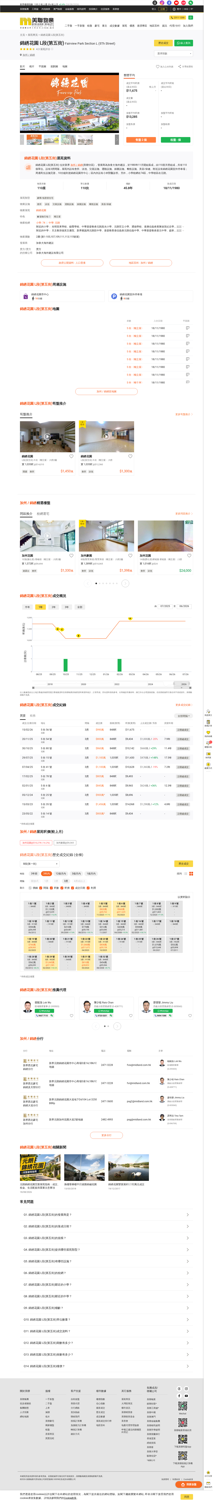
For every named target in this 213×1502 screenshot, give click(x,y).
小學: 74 (40, 222)
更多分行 (106, 1135)
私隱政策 (176, 1479)
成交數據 (100, 1416)
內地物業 (45, 9)
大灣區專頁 (126, 1403)
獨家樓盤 (49, 1425)
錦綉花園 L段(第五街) (52, 34)
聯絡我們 (75, 1416)
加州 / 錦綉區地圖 (106, 391)
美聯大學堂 (152, 1451)
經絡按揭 (151, 1443)
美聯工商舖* (153, 1408)
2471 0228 (107, 1065)
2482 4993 (107, 1119)
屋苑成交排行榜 (103, 1421)
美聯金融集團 (153, 1421)
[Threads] (179, 1388)
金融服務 (69, 9)
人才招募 (24, 1412)
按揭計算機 (76, 1421)
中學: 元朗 (54, 222)
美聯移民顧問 (153, 1425)
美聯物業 (151, 1399)
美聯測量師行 (153, 1434)
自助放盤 (75, 1399)
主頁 (22, 34)
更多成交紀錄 (183, 704)
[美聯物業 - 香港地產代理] (37, 23)
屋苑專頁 (33, 34)
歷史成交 (163, 42)
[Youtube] (186, 1396)
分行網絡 (75, 1408)
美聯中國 (151, 1412)
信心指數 (100, 1403)
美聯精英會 (126, 1412)
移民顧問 (81, 9)
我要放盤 (191, 1484)
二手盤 (48, 1403)
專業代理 (75, 1403)
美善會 (124, 1421)
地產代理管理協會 (130, 1425)
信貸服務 (105, 9)
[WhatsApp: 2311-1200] (190, 18)
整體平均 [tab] (129, 75)
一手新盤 (49, 1399)
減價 (47, 1412)
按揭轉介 (93, 9)
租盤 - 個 (175, 139)
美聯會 (116, 9)
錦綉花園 (41, 210)
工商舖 (35, 9)
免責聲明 (165, 1479)
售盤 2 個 (141, 139)
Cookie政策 (70, 1498)
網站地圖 (24, 1416)
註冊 (163, 9)
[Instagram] (186, 1388)
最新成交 (100, 1408)
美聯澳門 (151, 1416)
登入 (154, 9)
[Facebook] (179, 1396)
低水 (47, 1416)
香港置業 (151, 1438)
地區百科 (100, 1425)
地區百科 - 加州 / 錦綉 (141, 262)
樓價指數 (100, 1399)
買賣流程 (49, 1438)
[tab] (26, 414)
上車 (47, 1408)
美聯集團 (24, 9)
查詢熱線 (75, 1412)
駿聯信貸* (152, 1456)
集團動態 (24, 1408)
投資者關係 (25, 1403)
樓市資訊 (125, 1408)
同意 (186, 1496)
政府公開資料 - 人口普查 (72, 262)
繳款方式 (75, 1434)
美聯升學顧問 (153, 1430)
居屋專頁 (49, 1434)
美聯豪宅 (49, 1421)
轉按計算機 (76, 1429)
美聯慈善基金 (128, 1416)
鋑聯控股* (152, 1403)
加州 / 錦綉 (76, 164)
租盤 (47, 1429)
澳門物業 (57, 9)
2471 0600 (107, 1101)
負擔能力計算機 (78, 1425)
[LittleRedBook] (183, 1423)
